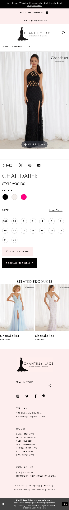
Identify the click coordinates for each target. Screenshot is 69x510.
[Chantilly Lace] (34, 34)
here (44, 507)
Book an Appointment (20, 263)
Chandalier (17, 46)
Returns (20, 485)
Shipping (34, 485)
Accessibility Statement (29, 489)
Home (5, 46)
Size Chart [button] (55, 210)
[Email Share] (38, 165)
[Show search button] (63, 33)
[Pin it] (29, 165)
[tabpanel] (34, 100)
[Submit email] (50, 386)
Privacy (49, 485)
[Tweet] (20, 165)
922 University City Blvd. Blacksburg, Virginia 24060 (30, 415)
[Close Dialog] (3, 504)
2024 (28, 46)
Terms (51, 489)
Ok (65, 504)
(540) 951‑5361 (24, 472)
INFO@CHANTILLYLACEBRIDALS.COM (36, 476)
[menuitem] (17, 396)
